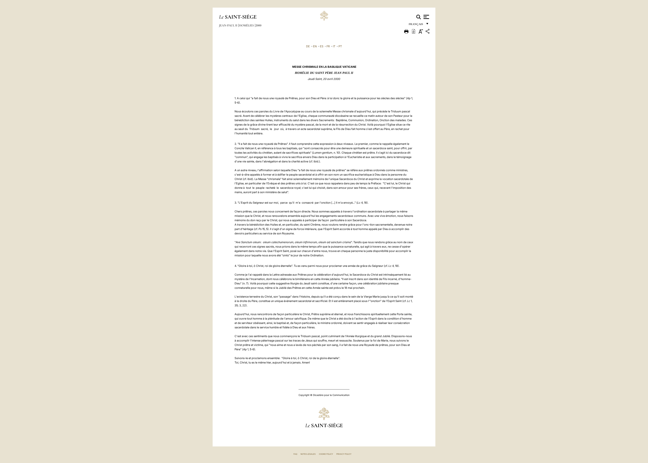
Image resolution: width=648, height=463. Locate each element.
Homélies (246, 25)
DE (308, 46)
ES (321, 46)
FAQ (295, 454)
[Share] (428, 32)
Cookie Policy (326, 454)
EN (315, 46)
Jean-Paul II (228, 25)
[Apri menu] (426, 17)
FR (328, 46)
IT (334, 46)
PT (340, 46)
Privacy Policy (343, 454)
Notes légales (308, 454)
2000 (258, 25)
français (416, 25)
